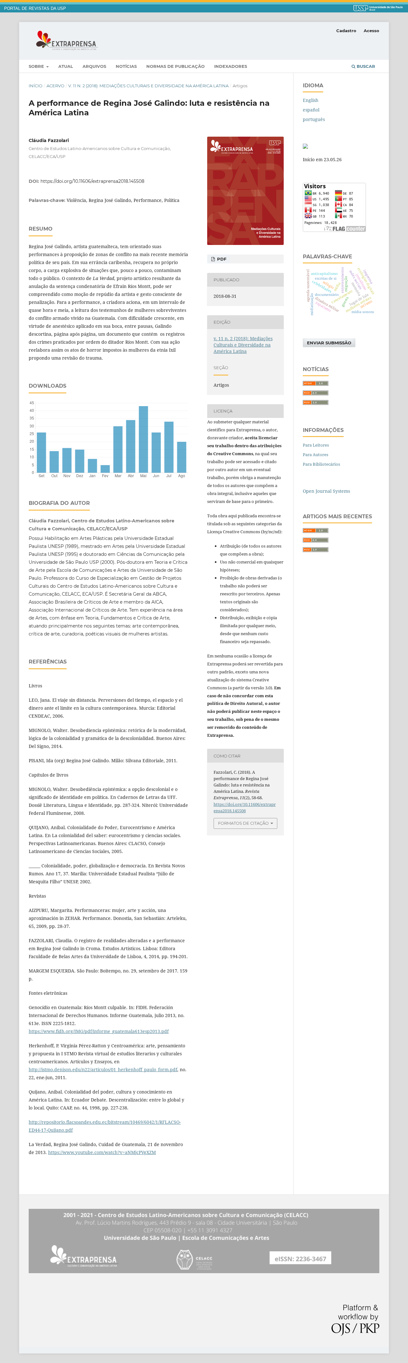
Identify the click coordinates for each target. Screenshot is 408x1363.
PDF (221, 259)
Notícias (126, 66)
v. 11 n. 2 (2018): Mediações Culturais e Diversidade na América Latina (148, 85)
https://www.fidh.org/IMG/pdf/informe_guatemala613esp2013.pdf (99, 1031)
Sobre (37, 66)
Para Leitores (316, 445)
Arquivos (94, 66)
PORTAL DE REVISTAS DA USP (35, 8)
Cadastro (346, 30)
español (311, 110)
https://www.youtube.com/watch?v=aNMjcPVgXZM (102, 1152)
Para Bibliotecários (321, 464)
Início (35, 85)
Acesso (371, 30)
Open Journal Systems (326, 491)
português (314, 119)
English (310, 100)
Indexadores (230, 66)
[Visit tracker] (305, 147)
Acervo (55, 85)
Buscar (365, 66)
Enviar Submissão (329, 342)
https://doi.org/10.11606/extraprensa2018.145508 (92, 181)
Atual (65, 66)
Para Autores (315, 454)
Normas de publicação (175, 66)
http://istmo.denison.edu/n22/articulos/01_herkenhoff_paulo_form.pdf (103, 1069)
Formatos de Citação (243, 823)
